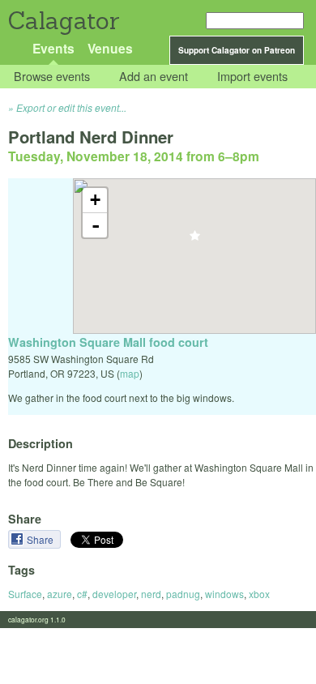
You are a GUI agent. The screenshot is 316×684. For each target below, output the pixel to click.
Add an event (153, 76)
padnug (183, 594)
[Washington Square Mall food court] (195, 240)
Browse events (52, 76)
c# (82, 594)
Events (53, 48)
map (129, 373)
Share (41, 539)
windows (224, 594)
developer (114, 594)
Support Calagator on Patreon (236, 50)
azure (59, 594)
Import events (252, 76)
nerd (151, 594)
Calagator (62, 20)
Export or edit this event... (71, 107)
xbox (259, 594)
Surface (25, 594)
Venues (110, 48)
